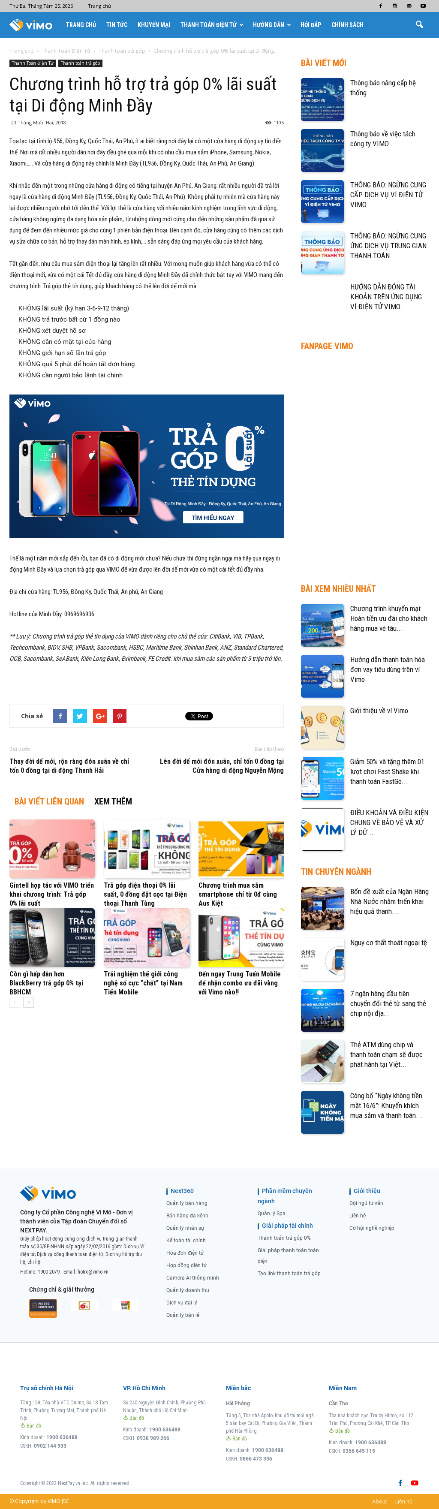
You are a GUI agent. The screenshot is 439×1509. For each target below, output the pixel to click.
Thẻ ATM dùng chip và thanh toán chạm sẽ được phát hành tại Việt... (386, 1054)
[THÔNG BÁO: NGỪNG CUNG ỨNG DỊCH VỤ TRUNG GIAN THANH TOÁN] (322, 252)
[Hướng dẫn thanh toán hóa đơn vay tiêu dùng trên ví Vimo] (322, 676)
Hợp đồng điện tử (186, 1265)
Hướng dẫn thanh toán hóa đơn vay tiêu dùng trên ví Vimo (387, 669)
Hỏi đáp (311, 24)
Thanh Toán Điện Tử (208, 24)
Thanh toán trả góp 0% (284, 1238)
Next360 (182, 1190)
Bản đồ (33, 1426)
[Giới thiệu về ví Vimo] (322, 727)
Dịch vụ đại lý (181, 1303)
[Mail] (409, 6)
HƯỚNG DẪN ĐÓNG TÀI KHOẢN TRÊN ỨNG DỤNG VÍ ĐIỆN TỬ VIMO (386, 297)
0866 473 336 (256, 1459)
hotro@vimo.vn (93, 1272)
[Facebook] (380, 6)
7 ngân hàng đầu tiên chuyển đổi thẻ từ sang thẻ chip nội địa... (388, 1003)
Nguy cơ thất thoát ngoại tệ (388, 942)
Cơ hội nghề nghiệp (371, 1228)
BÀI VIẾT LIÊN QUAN (49, 801)
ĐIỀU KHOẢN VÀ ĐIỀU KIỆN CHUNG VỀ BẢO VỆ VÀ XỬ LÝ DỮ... (389, 822)
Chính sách (347, 24)
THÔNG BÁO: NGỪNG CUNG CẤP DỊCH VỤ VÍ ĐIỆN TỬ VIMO (388, 195)
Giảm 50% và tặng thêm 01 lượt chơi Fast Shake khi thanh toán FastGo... (387, 771)
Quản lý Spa (272, 1214)
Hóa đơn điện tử (185, 1253)
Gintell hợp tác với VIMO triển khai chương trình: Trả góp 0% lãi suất (51, 894)
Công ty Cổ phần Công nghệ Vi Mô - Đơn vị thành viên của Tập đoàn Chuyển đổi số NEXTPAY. (76, 1221)
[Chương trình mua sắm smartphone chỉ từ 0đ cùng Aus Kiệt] (241, 848)
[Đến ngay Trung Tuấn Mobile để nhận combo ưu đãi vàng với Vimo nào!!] (241, 937)
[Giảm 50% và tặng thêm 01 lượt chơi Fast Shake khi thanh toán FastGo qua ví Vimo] (322, 778)
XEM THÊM (113, 801)
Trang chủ (99, 6)
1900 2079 (49, 1272)
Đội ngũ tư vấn (366, 1203)
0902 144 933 (50, 1446)
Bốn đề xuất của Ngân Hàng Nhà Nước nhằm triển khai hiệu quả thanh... (389, 901)
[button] (419, 25)
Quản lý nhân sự (185, 1228)
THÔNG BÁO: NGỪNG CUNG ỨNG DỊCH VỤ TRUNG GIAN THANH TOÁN (388, 246)
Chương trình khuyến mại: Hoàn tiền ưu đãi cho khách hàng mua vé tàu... (388, 618)
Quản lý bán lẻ (182, 1315)
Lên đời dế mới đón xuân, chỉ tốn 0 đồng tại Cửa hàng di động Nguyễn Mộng (222, 765)
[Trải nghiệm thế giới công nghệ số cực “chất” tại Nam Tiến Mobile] (146, 937)
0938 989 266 (153, 1438)
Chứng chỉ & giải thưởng (61, 1289)
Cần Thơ (338, 1404)
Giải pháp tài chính (287, 1225)
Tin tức (116, 24)
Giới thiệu (367, 1190)
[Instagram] (394, 6)
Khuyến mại (154, 24)
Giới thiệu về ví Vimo (379, 710)
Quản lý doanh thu (187, 1290)
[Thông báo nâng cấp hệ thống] (322, 99)
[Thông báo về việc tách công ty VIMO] (322, 150)
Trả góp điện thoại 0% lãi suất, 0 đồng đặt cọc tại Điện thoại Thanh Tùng (145, 894)
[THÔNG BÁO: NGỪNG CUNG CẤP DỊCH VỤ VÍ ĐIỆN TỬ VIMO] (322, 201)
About (379, 1501)
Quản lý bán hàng (186, 1203)
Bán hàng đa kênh (187, 1216)
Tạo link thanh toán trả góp (289, 1274)
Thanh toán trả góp (80, 63)
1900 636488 (62, 1437)
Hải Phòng (238, 1404)
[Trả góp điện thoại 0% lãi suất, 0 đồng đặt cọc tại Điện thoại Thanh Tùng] (146, 848)
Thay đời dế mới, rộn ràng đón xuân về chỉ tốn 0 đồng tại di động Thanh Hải (69, 765)
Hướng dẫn (268, 24)
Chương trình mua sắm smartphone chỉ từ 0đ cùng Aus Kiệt (237, 894)
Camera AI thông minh (192, 1278)
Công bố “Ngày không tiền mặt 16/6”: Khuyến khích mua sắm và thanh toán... (386, 1105)
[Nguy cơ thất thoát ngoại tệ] (322, 959)
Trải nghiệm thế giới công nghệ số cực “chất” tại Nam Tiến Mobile (143, 983)
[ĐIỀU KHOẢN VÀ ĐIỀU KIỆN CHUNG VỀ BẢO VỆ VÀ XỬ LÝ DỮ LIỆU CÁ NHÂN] (322, 829)
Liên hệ (357, 1216)
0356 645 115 (359, 1451)
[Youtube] (423, 6)
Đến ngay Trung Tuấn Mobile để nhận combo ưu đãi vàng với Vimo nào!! (239, 983)
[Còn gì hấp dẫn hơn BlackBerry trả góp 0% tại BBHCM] (52, 937)
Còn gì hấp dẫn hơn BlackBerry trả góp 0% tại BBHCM (46, 983)
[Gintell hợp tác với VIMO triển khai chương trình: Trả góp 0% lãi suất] (52, 848)
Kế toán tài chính (186, 1241)
